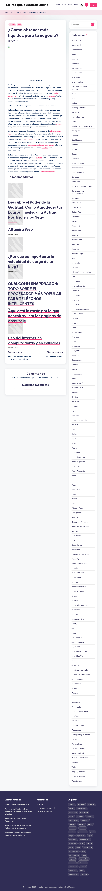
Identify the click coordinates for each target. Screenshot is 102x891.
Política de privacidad (45, 808)
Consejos (75, 177)
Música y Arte (77, 508)
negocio (52, 96)
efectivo (45, 148)
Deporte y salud (78, 240)
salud (84, 855)
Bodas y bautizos (79, 108)
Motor (74, 485)
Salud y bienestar (79, 642)
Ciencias (75, 135)
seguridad (76, 647)
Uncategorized (78, 753)
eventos (72, 832)
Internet (75, 425)
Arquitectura (77, 73)
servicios (72, 863)
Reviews (75, 614)
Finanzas (75, 337)
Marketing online (78, 462)
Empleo (75, 277)
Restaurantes (77, 610)
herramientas (77, 374)
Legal (74, 439)
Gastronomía (77, 360)
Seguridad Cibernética (81, 651)
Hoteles (75, 392)
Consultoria (76, 198)
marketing (76, 452)
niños (71, 847)
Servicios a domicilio (80, 670)
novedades (76, 536)
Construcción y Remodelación (78, 192)
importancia (80, 835)
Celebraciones (81, 808)
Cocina (74, 149)
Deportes (75, 244)
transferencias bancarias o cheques (41, 145)
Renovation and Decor (81, 605)
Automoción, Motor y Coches (80, 88)
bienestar (91, 804)
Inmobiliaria (76, 415)
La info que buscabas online (27, 5)
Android (75, 59)
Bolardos (75, 112)
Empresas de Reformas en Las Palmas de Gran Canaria (18, 826)
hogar (71, 835)
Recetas (75, 582)
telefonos (75, 721)
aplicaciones (77, 68)
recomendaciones (79, 587)
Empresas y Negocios (80, 309)
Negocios (75, 517)
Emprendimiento (78, 286)
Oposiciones (77, 545)
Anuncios (75, 63)
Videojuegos (77, 781)
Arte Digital (76, 77)
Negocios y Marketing (80, 526)
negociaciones (31, 139)
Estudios (75, 323)
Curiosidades (77, 217)
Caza (74, 121)
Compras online (78, 163)
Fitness (74, 341)
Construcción (77, 182)
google (12, 24)
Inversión (75, 429)
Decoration (76, 230)
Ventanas (75, 762)
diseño (90, 824)
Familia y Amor (78, 332)
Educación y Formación (81, 272)
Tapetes (75, 693)
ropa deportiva (74, 855)
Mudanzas (76, 489)
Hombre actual (77, 388)
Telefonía (75, 716)
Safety (74, 624)
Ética (74, 328)
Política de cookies (44, 811)
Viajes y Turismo (78, 776)
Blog (73, 98)
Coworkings (76, 207)
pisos (78, 847)
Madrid (74, 448)
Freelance (75, 355)
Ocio (73, 540)
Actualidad (76, 45)
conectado (28, 389)
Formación (76, 346)
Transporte (76, 730)
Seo (19, 24)
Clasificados (77, 140)
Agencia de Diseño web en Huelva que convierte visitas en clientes (18, 811)
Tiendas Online (78, 725)
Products (75, 559)
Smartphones (77, 679)
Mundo (74, 499)
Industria (75, 402)
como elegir (84, 812)
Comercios (76, 158)
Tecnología (76, 707)
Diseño (74, 258)
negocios (36, 85)
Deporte (75, 235)
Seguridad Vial (77, 656)
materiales (72, 843)
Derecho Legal (77, 254)
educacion (72, 828)
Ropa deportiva (78, 619)
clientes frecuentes (47, 172)
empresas (83, 828)
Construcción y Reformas (82, 186)
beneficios (81, 804)
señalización (83, 863)
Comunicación (77, 168)
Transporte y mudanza (81, 735)
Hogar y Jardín (77, 383)
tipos (81, 870)
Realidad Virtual (78, 577)
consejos (80, 816)
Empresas (76, 295)
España (75, 318)
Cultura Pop (76, 212)
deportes (81, 824)
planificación (88, 847)
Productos (76, 550)
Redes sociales (78, 591)
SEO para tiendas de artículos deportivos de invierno (18, 834)
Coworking (76, 203)
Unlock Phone (73, 874)
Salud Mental (77, 637)
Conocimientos (78, 172)
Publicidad (76, 568)
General (75, 365)
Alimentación (77, 50)
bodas (71, 808)
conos (71, 816)
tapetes (83, 867)
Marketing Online (78, 457)
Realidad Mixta (78, 573)
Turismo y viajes (78, 748)
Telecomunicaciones (80, 711)
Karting (74, 434)
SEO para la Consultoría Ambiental (15, 819)
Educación (76, 267)
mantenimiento (84, 839)
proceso (59, 124)
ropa (83, 851)
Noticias (75, 531)
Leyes (74, 443)
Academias (76, 40)
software (75, 688)
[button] (93, 5)
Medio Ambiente (78, 471)
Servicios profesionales (81, 674)
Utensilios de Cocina (80, 758)
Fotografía (76, 351)
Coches (75, 145)
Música (74, 503)
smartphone (73, 867)
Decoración (76, 226)
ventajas (84, 874)
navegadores (77, 513)
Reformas (75, 596)
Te (73, 698)
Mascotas (76, 466)
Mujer (74, 494)
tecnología (76, 702)
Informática (76, 406)
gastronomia (82, 832)
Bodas (74, 103)
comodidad (73, 812)
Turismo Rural (77, 744)
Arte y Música (77, 82)
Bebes (74, 94)
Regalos (75, 600)
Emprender (76, 281)
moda (81, 843)
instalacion (72, 839)
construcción (73, 820)
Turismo (75, 739)
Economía (76, 263)
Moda (74, 476)
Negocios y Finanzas (80, 522)
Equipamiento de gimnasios (17, 804)
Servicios (75, 665)
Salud (74, 628)
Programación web (79, 563)
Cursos (74, 221)
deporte (72, 824)
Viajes (74, 767)
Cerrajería (76, 131)
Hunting (75, 397)
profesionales (73, 851)
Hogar (74, 378)
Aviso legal (40, 804)
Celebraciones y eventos (82, 126)
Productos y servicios (80, 554)
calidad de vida (78, 117)
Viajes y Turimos (78, 772)
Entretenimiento (78, 314)
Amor (74, 54)
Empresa (75, 291)
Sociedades (76, 684)
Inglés (74, 411)
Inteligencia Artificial (80, 420)
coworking (85, 820)
